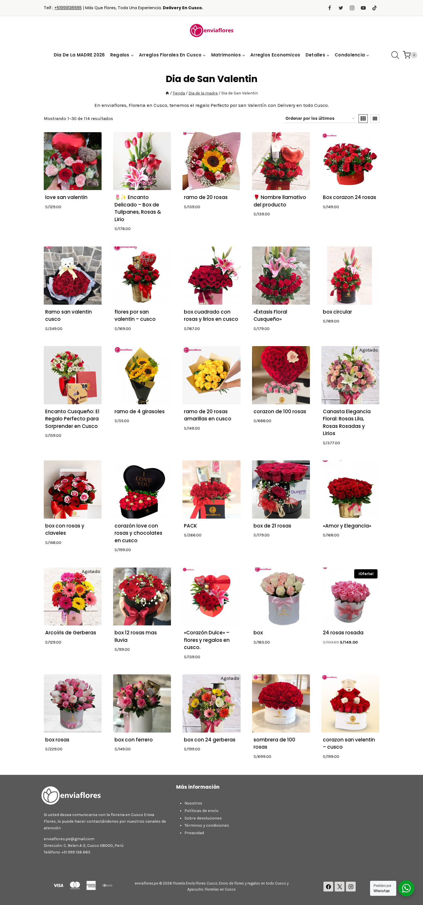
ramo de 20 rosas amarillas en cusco (207, 415)
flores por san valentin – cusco (135, 315)
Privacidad (194, 832)
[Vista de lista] (375, 118)
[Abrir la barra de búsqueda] (395, 55)
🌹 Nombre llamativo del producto (280, 201)
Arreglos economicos (275, 55)
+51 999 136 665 (76, 852)
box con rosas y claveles (64, 529)
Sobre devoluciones (203, 818)
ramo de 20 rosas (206, 197)
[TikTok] (375, 8)
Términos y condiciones (206, 825)
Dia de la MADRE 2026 (79, 55)
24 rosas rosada (343, 632)
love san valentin (66, 197)
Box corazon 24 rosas (349, 197)
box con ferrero (134, 739)
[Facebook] (329, 8)
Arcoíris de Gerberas (70, 632)
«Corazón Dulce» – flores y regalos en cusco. (207, 640)
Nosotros (193, 803)
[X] (339, 886)
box (258, 632)
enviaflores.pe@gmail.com (69, 838)
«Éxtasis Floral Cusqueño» (270, 315)
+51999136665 (68, 8)
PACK (190, 525)
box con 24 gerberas (209, 739)
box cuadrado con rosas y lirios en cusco (211, 315)
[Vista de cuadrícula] (363, 118)
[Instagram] (352, 8)
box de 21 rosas (272, 525)
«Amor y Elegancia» (347, 525)
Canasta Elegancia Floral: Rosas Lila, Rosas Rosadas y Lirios (347, 422)
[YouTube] (363, 8)
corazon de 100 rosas (280, 411)
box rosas (57, 739)
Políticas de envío (201, 810)
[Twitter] (341, 8)
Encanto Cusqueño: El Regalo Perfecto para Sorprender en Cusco (72, 419)
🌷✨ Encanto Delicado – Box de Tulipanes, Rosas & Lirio (138, 208)
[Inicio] (167, 93)
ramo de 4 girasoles (140, 411)
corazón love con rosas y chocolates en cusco (138, 533)
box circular (337, 311)
